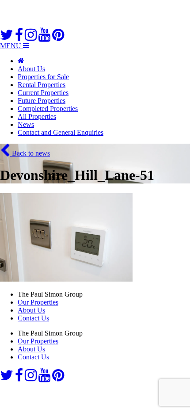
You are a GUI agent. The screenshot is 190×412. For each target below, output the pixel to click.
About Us (31, 68)
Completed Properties (48, 108)
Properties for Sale (43, 76)
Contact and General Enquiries (60, 132)
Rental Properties (41, 84)
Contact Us (33, 318)
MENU (11, 46)
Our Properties (38, 302)
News (26, 124)
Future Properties (41, 100)
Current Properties (43, 92)
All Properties (37, 116)
